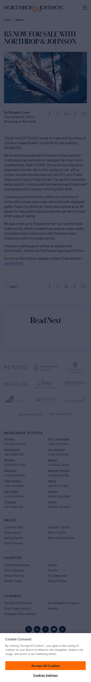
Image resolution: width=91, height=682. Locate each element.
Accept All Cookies (45, 666)
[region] (45, 657)
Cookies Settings (45, 675)
